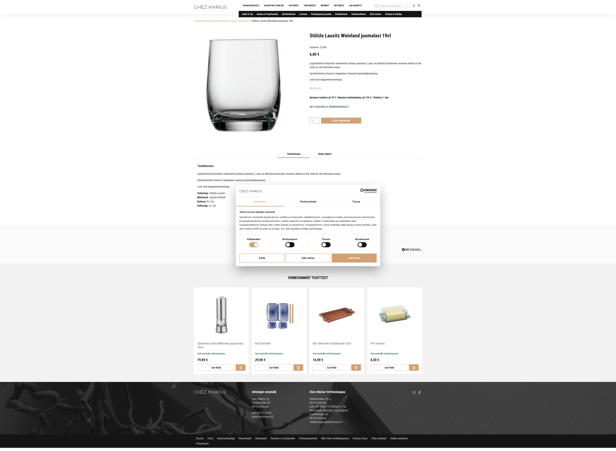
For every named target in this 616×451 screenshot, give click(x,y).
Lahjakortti (355, 5)
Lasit (233, 20)
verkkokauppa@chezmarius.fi (326, 422)
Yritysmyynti (202, 443)
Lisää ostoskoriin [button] (240, 367)
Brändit (325, 5)
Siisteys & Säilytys (393, 14)
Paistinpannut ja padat (321, 14)
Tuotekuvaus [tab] (293, 153)
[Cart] (417, 5)
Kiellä (262, 258)
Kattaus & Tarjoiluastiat (267, 14)
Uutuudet (294, 5)
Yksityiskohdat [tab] (308, 201)
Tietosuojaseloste (308, 438)
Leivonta (303, 14)
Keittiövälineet (288, 14)
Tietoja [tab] (356, 201)
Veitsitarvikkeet (358, 14)
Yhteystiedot (245, 438)
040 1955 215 (322, 406)
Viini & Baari (375, 14)
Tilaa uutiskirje (379, 438)
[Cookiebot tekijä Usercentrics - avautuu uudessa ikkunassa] (363, 190)
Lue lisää (216, 367)
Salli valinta (308, 258)
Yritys (210, 438)
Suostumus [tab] (259, 201)
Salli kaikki (354, 258)
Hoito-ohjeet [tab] (324, 153)
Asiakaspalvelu (251, 5)
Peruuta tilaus (360, 438)
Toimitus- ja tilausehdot (283, 438)
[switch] (290, 244)
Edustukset (261, 438)
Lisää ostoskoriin (341, 120)
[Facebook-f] (419, 392)
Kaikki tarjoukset (399, 438)
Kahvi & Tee (247, 14)
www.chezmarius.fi (262, 416)
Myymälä (339, 5)
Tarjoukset (310, 5)
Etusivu (198, 20)
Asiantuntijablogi (274, 5)
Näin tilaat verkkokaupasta (335, 438)
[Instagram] (413, 392)
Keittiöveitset (341, 14)
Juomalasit (243, 20)
